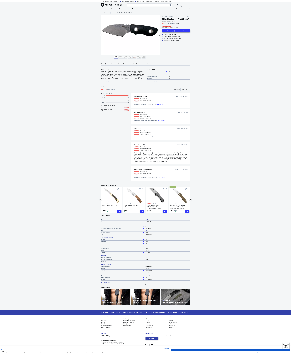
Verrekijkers (126, 323)
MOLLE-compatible (105, 277)
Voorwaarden (149, 327)
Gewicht (149, 74)
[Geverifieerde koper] (146, 96)
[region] (130, 37)
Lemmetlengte (150, 71)
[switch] (286, 347)
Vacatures (171, 327)
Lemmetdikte (104, 246)
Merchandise (172, 325)
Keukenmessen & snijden (106, 325)
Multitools (103, 322)
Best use (103, 270)
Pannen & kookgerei (105, 327)
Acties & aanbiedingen (138, 8)
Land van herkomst (105, 232)
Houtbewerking (127, 325)
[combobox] (185, 89)
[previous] (103, 199)
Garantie (148, 320)
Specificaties (136, 64)
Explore (113, 8)
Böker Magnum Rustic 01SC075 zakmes (132, 206)
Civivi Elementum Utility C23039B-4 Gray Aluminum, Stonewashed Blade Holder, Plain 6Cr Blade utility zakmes (154, 207)
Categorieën (103, 8)
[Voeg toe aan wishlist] (120, 188)
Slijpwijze (103, 279)
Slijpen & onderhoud (105, 323)
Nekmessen (113, 12)
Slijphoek (103, 239)
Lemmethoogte (104, 241)
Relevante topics (147, 64)
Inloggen (181, 6)
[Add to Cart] (119, 211)
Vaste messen (107, 12)
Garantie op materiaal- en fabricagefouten (111, 228)
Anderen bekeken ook (124, 64)
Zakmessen (103, 318)
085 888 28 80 (105, 335)
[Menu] (288, 343)
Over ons (171, 320)
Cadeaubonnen (172, 323)
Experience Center (173, 322)
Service (147, 318)
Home (102, 12)
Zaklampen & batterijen (128, 322)
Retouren (148, 322)
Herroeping (148, 323)
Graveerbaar (104, 226)
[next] (187, 199)
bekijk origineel (159, 104)
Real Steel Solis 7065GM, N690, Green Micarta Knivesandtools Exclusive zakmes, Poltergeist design (177, 207)
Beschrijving (104, 64)
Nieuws (170, 318)
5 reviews (172, 23)
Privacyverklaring (150, 325)
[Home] (112, 4)
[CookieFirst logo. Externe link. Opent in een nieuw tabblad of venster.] (1, 349)
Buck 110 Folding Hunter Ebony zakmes (109, 206)
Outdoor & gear (126, 318)
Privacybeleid (166, 348)
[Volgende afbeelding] (160, 35)
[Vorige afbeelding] (101, 35)
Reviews (113, 64)
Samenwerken (172, 329)
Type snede (103, 275)
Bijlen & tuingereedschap (129, 320)
